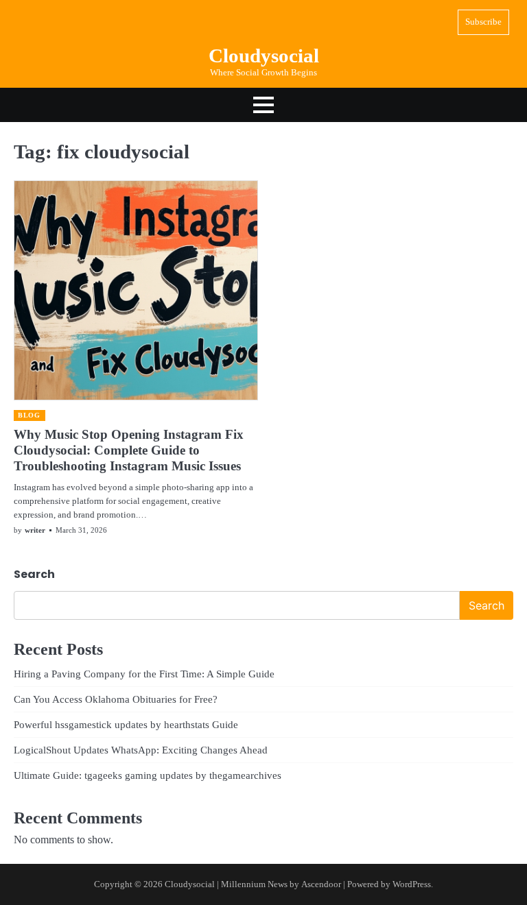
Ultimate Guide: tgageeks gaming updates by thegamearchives (147, 775)
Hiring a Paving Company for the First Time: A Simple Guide (144, 673)
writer (35, 530)
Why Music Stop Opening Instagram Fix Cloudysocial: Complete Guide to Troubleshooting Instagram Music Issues (129, 450)
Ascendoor (321, 884)
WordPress (412, 884)
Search (34, 574)
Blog (29, 415)
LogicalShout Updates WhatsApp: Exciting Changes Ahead (141, 750)
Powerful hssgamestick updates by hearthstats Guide (126, 724)
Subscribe (483, 21)
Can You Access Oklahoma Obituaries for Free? (116, 699)
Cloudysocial (264, 56)
